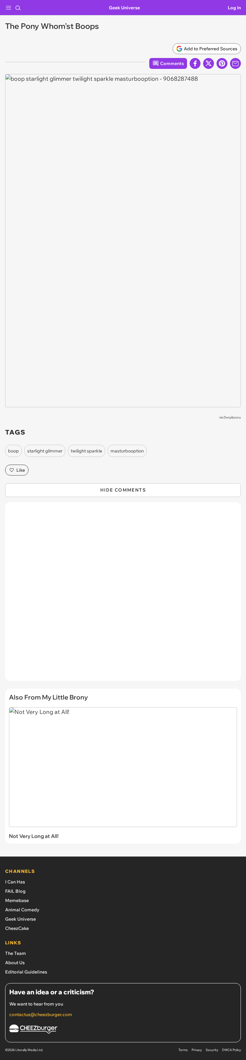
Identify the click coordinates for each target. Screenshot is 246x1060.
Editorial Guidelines (26, 972)
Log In (234, 8)
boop (13, 451)
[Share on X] (208, 63)
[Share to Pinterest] (222, 63)
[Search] (18, 7)
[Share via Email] (235, 63)
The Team (15, 953)
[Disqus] (123, 595)
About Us (15, 962)
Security (212, 1050)
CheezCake (17, 928)
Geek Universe (124, 8)
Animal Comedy (22, 910)
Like (20, 470)
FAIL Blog (15, 891)
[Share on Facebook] (195, 63)
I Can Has (15, 882)
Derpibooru (232, 417)
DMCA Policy (231, 1050)
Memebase (17, 900)
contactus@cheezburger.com (40, 1014)
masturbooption (127, 451)
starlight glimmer (44, 451)
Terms (183, 1050)
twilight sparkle (86, 451)
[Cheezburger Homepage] (123, 1030)
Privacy (197, 1050)
